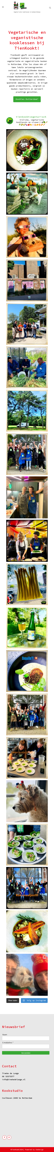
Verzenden (25, 1053)
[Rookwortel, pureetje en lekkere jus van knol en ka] (27, 931)
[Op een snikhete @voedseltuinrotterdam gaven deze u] (27, 324)
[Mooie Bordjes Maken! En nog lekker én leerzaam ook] (27, 758)
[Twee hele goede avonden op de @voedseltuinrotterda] (27, 497)
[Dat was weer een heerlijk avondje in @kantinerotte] (27, 541)
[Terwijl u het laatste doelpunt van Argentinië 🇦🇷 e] (27, 280)
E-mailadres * (7, 1043)
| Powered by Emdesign (33, 1150)
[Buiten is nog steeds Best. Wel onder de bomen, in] (27, 411)
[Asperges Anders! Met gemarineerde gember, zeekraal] (27, 845)
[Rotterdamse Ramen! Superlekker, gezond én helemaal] (27, 150)
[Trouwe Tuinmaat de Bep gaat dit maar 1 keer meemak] (27, 237)
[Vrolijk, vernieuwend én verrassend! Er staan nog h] (27, 888)
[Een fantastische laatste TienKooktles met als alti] (27, 454)
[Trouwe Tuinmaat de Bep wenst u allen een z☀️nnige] (27, 801)
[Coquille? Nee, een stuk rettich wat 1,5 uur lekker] (27, 671)
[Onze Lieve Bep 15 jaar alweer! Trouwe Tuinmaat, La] (27, 975)
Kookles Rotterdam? (27, 99)
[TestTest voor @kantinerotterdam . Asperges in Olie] (27, 584)
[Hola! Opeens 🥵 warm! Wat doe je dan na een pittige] (27, 628)
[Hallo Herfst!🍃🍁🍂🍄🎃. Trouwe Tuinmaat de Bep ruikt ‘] (27, 194)
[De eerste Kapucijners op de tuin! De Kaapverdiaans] (27, 367)
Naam (4, 1035)
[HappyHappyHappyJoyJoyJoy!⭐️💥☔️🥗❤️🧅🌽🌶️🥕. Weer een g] (27, 714)
